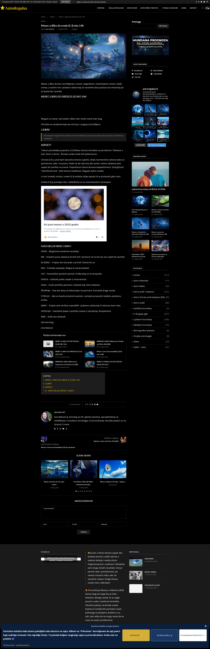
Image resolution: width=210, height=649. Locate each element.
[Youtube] (201, 2)
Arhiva (52, 17)
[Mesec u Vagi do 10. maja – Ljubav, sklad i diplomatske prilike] (112, 469)
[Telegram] (204, 2)
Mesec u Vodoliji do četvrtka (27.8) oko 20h (140, 233)
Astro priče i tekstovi (149, 8)
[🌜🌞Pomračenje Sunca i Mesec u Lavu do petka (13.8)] (150, 135)
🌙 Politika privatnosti (22, 645)
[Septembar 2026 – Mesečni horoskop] (140, 246)
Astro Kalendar (151, 280)
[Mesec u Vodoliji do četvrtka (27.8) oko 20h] (140, 223)
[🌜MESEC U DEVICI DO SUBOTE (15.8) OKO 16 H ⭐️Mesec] (138, 135)
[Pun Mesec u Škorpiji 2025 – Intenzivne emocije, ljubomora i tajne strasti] (83, 469)
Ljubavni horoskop (151, 319)
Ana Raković (50, 29)
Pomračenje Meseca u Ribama (140, 211)
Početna (100, 8)
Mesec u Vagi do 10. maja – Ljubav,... (112, 482)
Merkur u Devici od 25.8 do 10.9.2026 (159, 211)
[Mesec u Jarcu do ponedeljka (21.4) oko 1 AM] (90, 354)
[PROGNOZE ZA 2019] (135, 588)
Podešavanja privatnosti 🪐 (193, 635)
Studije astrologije (151, 336)
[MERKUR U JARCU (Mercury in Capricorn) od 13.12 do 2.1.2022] (48, 364)
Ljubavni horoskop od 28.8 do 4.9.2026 (148, 189)
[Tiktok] (207, 2)
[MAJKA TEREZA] (135, 575)
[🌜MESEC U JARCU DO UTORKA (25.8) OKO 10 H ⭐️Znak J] (163, 110)
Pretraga (136, 21)
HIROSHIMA (149, 559)
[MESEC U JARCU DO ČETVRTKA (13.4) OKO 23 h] (48, 344)
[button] (206, 626)
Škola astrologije (116, 8)
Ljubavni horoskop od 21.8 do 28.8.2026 (159, 255)
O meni (183, 8)
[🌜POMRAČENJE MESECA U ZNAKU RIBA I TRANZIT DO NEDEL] (138, 110)
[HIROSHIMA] (135, 562)
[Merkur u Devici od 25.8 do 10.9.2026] (160, 201)
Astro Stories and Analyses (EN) (151, 297)
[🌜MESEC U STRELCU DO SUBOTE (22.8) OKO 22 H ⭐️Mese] (138, 123)
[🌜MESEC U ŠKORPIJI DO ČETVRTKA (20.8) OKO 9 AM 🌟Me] (150, 123)
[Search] (203, 8)
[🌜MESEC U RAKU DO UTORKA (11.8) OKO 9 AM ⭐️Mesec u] (163, 135)
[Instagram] (198, 2)
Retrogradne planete (151, 330)
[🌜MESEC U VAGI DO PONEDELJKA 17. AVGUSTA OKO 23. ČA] (163, 123)
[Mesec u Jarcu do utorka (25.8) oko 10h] (160, 223)
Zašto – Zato (151, 347)
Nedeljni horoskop (151, 324)
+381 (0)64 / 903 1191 (26, 2)
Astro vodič (132, 8)
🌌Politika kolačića (9, 645)
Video (151, 341)
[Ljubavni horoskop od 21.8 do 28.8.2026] (160, 246)
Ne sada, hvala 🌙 (164, 635)
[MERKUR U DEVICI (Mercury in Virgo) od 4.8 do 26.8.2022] (90, 344)
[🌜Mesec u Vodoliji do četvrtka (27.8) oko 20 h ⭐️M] (150, 110)
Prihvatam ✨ (136, 635)
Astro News (151, 286)
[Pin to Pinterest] (94, 404)
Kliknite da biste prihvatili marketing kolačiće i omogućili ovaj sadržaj (150, 45)
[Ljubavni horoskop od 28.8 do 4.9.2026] (150, 174)
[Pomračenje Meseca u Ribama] (140, 201)
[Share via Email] (97, 404)
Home (43, 17)
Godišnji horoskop (151, 308)
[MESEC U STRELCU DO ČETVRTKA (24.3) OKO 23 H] (90, 364)
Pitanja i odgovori (170, 8)
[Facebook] (196, 2)
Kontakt (193, 8)
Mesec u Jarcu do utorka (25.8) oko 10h (91, 2)
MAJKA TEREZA (150, 572)
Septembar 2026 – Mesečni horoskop (138, 255)
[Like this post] (87, 404)
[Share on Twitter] (92, 404)
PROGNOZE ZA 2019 (152, 585)
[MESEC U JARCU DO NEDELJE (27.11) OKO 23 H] (48, 354)
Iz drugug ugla (151, 313)
